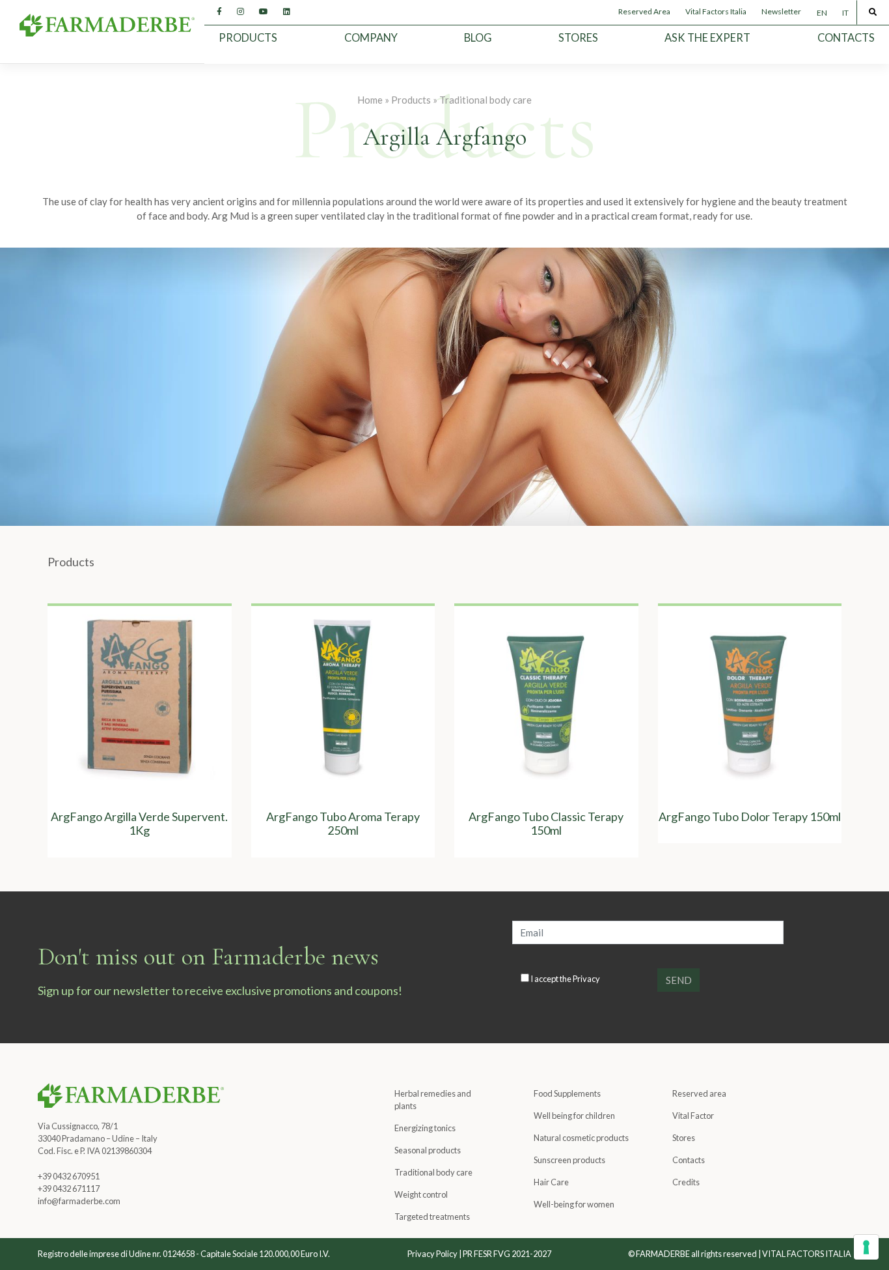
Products (248, 37)
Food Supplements (567, 1093)
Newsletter (781, 11)
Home (370, 100)
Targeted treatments (432, 1216)
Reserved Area (644, 11)
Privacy (586, 979)
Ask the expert (707, 37)
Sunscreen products (569, 1160)
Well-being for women (574, 1204)
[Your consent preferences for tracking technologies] (866, 1247)
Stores (578, 37)
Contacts (846, 37)
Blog (478, 37)
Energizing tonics (425, 1128)
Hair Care (551, 1182)
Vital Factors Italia (715, 11)
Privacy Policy (432, 1253)
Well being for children (574, 1115)
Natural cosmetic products (581, 1138)
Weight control (421, 1194)
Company (371, 37)
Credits (686, 1182)
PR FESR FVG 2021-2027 (507, 1253)
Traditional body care (485, 100)
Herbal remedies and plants (432, 1099)
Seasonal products (427, 1150)
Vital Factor (693, 1115)
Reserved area (699, 1093)
